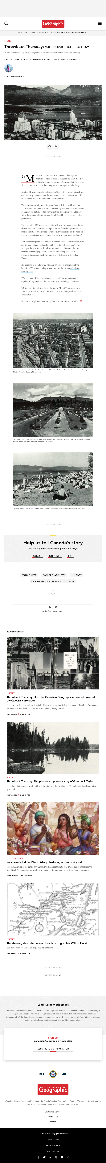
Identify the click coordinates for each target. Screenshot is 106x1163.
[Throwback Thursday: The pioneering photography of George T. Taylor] (53, 760)
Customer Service (53, 1111)
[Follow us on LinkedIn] (68, 1157)
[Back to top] (53, 592)
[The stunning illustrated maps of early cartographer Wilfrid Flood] (53, 920)
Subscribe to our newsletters (53, 1049)
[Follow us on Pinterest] (56, 1157)
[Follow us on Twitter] (44, 1157)
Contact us (53, 1151)
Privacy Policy (53, 1145)
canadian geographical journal (52, 581)
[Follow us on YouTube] (62, 1157)
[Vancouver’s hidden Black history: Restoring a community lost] (53, 841)
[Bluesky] (56, 146)
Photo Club (53, 1116)
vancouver (29, 575)
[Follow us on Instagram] (50, 1157)
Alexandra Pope (15, 76)
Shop (70, 556)
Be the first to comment (52, 611)
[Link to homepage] (53, 23)
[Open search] (6, 23)
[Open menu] (100, 23)
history (77, 575)
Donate (37, 556)
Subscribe (55, 556)
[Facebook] (49, 146)
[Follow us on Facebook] (38, 1157)
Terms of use (53, 1139)
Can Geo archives (54, 575)
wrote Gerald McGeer (55, 178)
